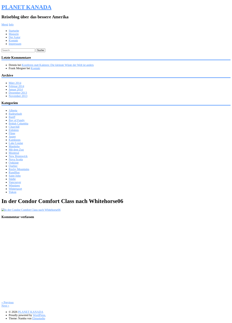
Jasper (12, 136)
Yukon (12, 192)
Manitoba (14, 146)
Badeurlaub (15, 113)
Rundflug (14, 172)
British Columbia (18, 123)
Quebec (13, 165)
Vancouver (15, 182)
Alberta (13, 110)
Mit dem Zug (16, 149)
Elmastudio (38, 318)
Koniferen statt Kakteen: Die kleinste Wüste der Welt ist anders (58, 65)
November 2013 (18, 96)
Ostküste (14, 162)
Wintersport (15, 188)
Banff (12, 117)
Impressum (15, 43)
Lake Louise (16, 143)
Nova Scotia (16, 159)
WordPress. (39, 315)
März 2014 (15, 82)
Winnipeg (14, 185)
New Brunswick (18, 156)
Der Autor (14, 37)
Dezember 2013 (18, 92)
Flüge (12, 133)
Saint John (15, 175)
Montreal (14, 152)
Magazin (14, 34)
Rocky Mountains (19, 169)
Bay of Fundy (17, 120)
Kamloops (14, 139)
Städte (12, 179)
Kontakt (13, 40)
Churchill (14, 126)
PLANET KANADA (26, 7)
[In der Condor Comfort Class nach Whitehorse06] (31, 209)
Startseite (14, 30)
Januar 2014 (16, 89)
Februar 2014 (16, 86)
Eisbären (14, 130)
